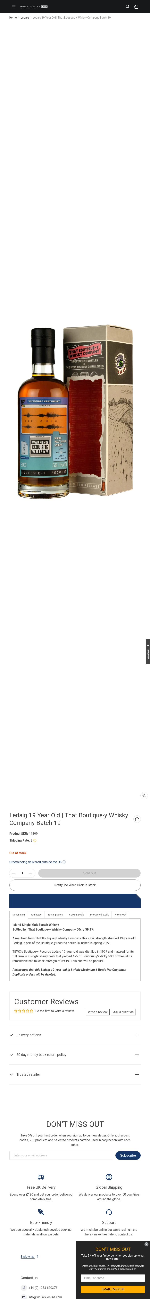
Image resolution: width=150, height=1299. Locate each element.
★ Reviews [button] (148, 651)
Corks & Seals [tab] (76, 914)
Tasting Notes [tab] (55, 914)
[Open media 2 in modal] (75, 411)
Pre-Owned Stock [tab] (99, 914)
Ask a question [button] (123, 1012)
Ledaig (25, 17)
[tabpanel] (75, 949)
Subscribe (128, 1155)
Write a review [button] (97, 1012)
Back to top (28, 1256)
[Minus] (13, 873)
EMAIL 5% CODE (113, 1289)
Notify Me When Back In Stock (75, 885)
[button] (127, 6)
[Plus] (31, 873)
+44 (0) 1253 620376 (43, 1288)
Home (13, 17)
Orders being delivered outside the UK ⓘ (37, 862)
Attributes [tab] (36, 914)
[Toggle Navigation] (13, 6)
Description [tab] (18, 914)
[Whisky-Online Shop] (34, 6)
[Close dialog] (146, 1244)
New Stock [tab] (120, 914)
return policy (90, 1063)
